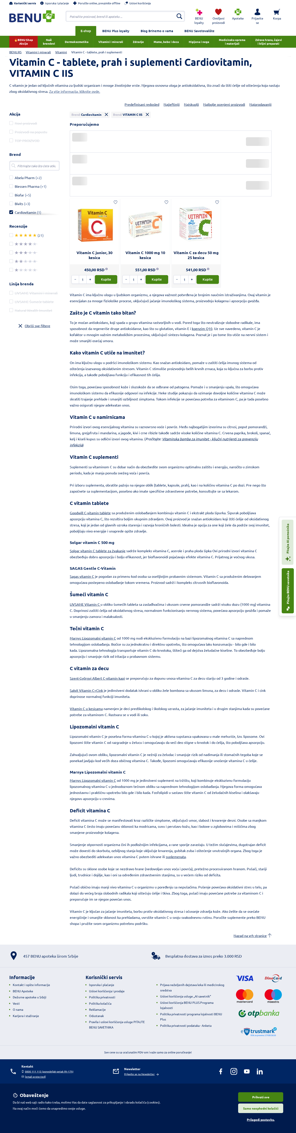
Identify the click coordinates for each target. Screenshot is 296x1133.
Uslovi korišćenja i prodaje (107, 991)
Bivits (19, 203)
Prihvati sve (260, 1097)
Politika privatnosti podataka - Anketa (185, 1025)
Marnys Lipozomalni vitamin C (93, 638)
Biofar (19, 195)
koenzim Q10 (202, 328)
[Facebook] (221, 1071)
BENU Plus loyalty (115, 31)
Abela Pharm (25, 177)
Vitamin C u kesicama (86, 708)
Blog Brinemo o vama (157, 31)
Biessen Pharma (27, 186)
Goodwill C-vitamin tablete (90, 513)
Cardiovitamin (25, 212)
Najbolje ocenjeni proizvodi (224, 104)
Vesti (16, 1003)
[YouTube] (247, 1071)
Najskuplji (191, 104)
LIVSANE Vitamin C (85, 604)
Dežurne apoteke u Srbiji (29, 997)
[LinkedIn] (260, 1071)
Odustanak (96, 1016)
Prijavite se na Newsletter (139, 1074)
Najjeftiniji (172, 104)
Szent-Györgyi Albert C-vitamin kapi (97, 678)
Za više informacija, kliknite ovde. (74, 91)
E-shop (86, 31)
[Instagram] (234, 1071)
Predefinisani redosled (142, 104)
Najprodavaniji (260, 104)
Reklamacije (97, 1009)
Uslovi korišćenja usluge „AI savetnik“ (185, 996)
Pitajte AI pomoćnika (287, 539)
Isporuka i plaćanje (101, 985)
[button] (257, 16)
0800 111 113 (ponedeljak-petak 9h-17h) (49, 1071)
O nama (18, 1009)
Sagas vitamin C (82, 576)
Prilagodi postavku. (261, 1120)
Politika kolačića (100, 1003)
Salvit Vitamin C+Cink (86, 690)
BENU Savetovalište (199, 31)
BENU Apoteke (23, 991)
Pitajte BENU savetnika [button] (288, 588)
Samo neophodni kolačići (260, 1108)
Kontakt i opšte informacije (31, 985)
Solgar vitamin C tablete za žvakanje (97, 551)
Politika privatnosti (102, 997)
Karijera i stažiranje (26, 1016)
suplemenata (176, 856)
